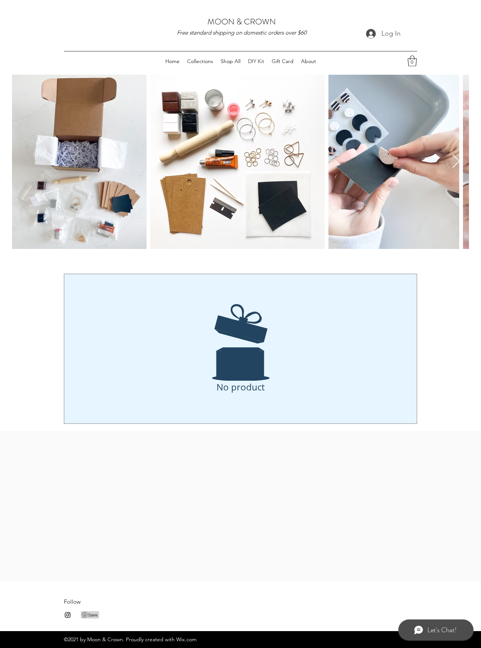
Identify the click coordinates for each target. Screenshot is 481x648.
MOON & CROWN (241, 21)
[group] (240, 449)
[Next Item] (456, 161)
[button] (412, 61)
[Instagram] (67, 615)
